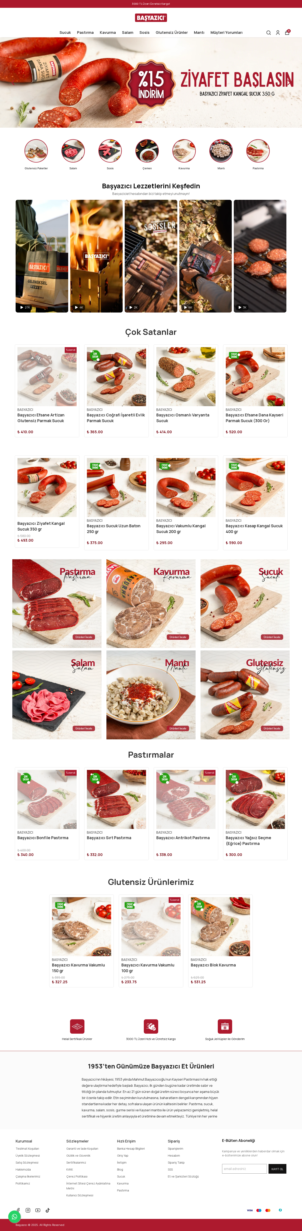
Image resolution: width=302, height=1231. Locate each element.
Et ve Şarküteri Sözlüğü (183, 1176)
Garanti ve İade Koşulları (82, 1148)
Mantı (199, 32)
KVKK (69, 1169)
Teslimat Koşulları (27, 1148)
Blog (120, 1169)
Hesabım (174, 1155)
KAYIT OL (277, 1169)
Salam (127, 32)
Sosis (144, 32)
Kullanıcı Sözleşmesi (79, 1195)
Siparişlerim (175, 1148)
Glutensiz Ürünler (172, 32)
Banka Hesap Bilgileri (131, 1148)
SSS (170, 1169)
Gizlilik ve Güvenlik (78, 1155)
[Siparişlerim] (277, 32)
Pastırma (85, 32)
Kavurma (108, 32)
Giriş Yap (122, 1155)
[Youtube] (37, 1210)
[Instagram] (27, 1210)
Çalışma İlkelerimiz (28, 1176)
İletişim (122, 1162)
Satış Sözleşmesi (27, 1162)
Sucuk (65, 32)
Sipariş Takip (176, 1162)
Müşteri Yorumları (227, 32)
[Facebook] (18, 1210)
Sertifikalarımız (76, 1162)
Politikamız (23, 1183)
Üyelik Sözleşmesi (28, 1155)
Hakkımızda (23, 1169)
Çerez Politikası (77, 1176)
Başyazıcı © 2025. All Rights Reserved (40, 1224)
